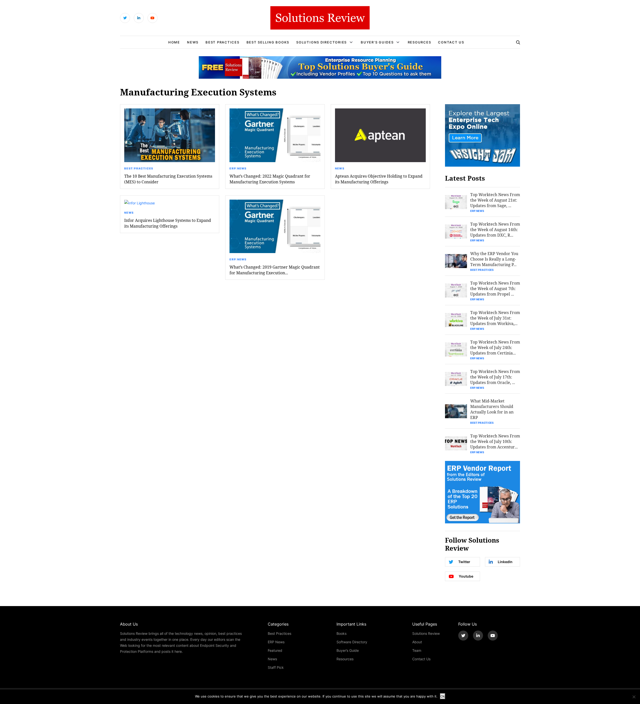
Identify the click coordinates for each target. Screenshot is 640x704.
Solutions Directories (321, 42)
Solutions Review (426, 633)
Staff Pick (276, 667)
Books (341, 633)
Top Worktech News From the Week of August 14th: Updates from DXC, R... (495, 229)
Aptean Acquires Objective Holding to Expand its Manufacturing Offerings (378, 178)
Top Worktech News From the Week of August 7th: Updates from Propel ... (495, 288)
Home (174, 42)
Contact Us (451, 42)
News (192, 42)
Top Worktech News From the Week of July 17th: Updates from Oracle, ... (495, 377)
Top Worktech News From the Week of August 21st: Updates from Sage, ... (495, 200)
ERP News (238, 168)
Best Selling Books (268, 42)
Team (416, 650)
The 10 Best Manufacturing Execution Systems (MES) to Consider (168, 178)
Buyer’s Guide (347, 650)
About (417, 642)
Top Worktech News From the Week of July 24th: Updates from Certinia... (495, 347)
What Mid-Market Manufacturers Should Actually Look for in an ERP (492, 409)
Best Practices (223, 42)
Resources (419, 42)
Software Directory (351, 642)
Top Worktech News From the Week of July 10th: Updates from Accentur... (495, 441)
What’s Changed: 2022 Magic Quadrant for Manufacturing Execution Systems (270, 178)
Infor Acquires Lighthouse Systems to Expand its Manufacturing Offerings (167, 223)
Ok (442, 696)
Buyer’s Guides (377, 42)
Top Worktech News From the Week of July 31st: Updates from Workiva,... (495, 318)
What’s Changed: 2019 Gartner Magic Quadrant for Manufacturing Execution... (275, 269)
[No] (633, 696)
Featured (275, 650)
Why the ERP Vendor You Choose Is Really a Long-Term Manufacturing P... (494, 259)
